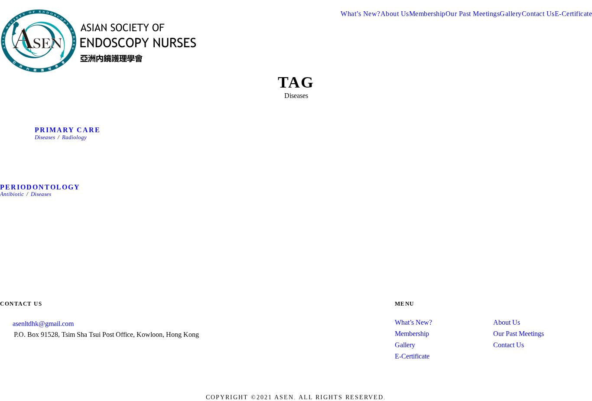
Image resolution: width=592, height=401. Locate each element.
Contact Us (538, 13)
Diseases (45, 137)
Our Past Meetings (473, 13)
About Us (395, 13)
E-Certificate (412, 356)
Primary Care (68, 130)
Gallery (511, 13)
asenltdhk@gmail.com (43, 323)
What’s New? (361, 13)
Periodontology (40, 187)
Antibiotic (12, 194)
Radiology (74, 137)
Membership (427, 13)
